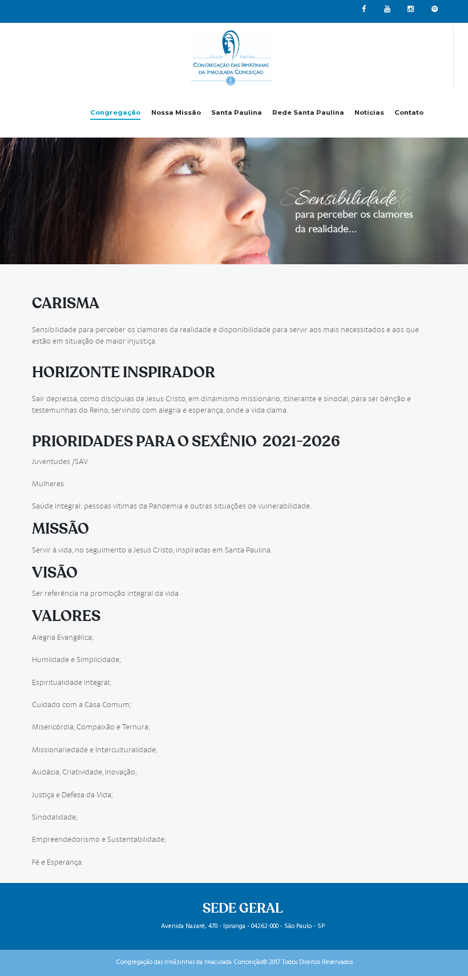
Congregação (115, 112)
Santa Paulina (236, 112)
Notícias (369, 112)
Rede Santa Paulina (308, 112)
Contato (408, 112)
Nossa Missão (176, 112)
